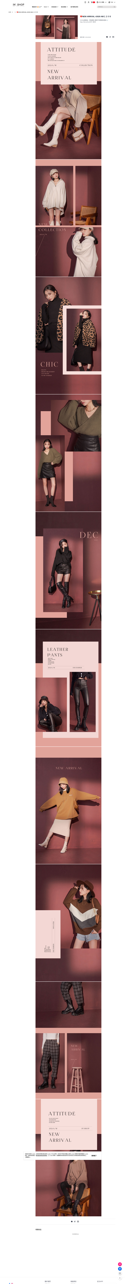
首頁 (10, 12)
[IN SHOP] (19, 5)
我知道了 (94, 1155)
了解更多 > (27, 1157)
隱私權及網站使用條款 (41, 1155)
